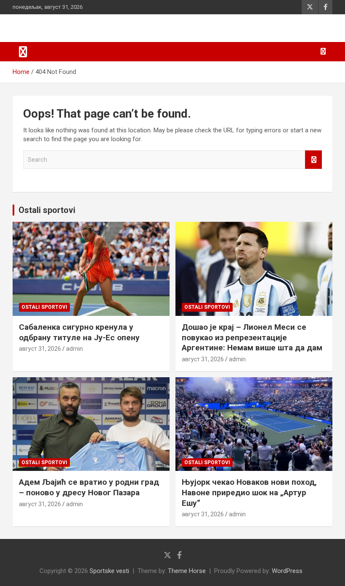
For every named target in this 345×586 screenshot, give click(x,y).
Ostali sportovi (47, 210)
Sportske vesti (109, 571)
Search (313, 159)
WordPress (287, 571)
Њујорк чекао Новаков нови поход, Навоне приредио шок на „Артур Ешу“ (249, 492)
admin (74, 348)
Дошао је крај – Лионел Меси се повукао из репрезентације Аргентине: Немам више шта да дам (252, 337)
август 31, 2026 (40, 348)
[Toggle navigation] (23, 51)
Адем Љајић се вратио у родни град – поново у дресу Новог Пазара (89, 487)
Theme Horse (187, 571)
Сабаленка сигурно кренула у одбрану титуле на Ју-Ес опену (79, 332)
